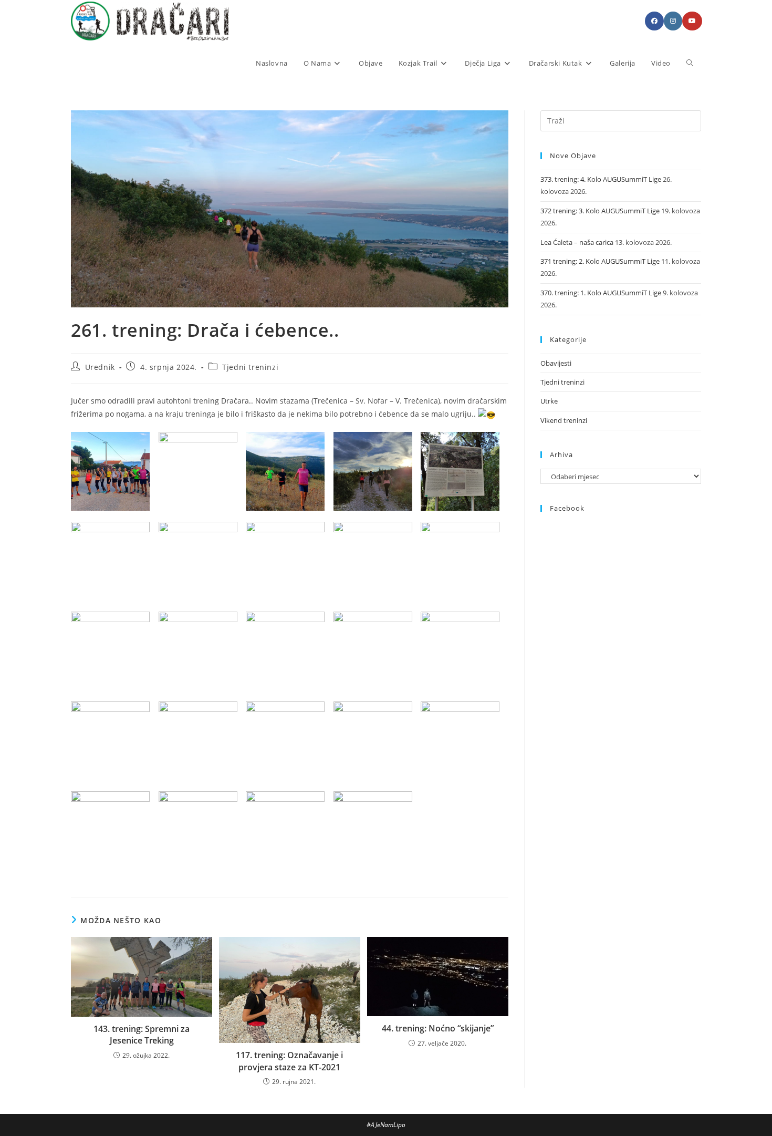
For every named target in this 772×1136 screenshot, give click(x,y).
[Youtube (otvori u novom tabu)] (692, 21)
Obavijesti (555, 363)
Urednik (100, 367)
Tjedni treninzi (250, 367)
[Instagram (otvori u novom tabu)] (673, 21)
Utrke (549, 401)
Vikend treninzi (563, 420)
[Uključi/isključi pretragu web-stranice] (690, 63)
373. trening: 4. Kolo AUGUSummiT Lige (600, 179)
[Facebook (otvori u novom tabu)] (654, 21)
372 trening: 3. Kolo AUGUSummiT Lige (600, 210)
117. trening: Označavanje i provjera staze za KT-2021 (289, 1060)
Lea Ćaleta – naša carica (576, 242)
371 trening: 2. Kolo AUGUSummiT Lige (600, 261)
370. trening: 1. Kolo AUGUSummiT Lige (600, 292)
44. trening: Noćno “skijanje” (438, 1028)
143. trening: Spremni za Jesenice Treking (141, 1034)
